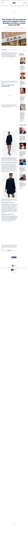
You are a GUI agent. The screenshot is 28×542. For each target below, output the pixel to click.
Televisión (22, 5)
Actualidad (2, 5)
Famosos (15, 5)
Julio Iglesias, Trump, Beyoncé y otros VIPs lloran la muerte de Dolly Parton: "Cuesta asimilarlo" (22, 68)
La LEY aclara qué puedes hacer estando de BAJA (10, 0)
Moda (18, 5)
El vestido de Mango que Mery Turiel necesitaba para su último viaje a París (14, 30)
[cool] (14, 2)
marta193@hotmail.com (15, 49)
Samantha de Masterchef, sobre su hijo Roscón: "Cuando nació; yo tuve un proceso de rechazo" (22, 83)
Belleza (7, 5)
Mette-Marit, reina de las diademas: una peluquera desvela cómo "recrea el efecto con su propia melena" (22, 98)
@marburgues (9, 49)
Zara (16, 56)
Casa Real (10, 5)
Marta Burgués (4, 49)
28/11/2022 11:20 (3, 50)
